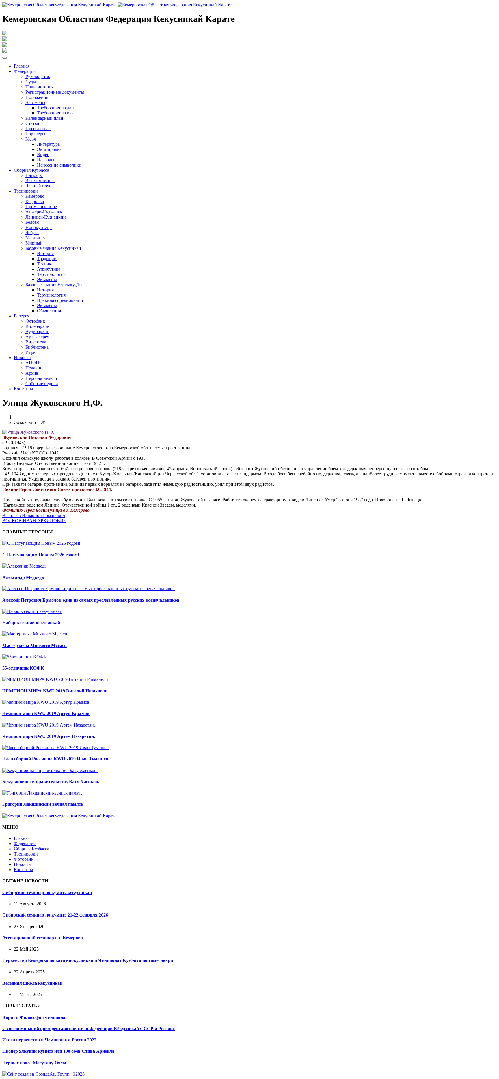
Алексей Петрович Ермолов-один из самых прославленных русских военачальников (91, 600)
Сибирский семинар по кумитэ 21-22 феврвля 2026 (55, 914)
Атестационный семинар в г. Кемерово (42, 937)
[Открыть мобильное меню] (4, 58)
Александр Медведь (23, 577)
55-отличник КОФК (23, 668)
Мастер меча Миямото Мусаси (34, 645)
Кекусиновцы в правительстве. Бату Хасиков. (50, 781)
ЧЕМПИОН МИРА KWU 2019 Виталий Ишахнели (54, 690)
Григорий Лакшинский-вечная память (42, 804)
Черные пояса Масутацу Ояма (34, 1062)
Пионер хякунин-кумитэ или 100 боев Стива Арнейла (58, 1051)
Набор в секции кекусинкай (31, 622)
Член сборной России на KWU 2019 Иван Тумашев (55, 758)
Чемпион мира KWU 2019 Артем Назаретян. (48, 736)
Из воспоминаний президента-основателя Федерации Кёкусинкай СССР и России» (88, 1028)
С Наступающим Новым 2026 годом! (40, 554)
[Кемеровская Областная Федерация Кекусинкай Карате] (59, 815)
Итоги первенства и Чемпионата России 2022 (49, 1039)
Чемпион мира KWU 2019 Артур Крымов (46, 713)
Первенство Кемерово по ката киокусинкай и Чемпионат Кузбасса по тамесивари (87, 960)
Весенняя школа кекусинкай (32, 983)
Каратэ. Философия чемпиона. (34, 1017)
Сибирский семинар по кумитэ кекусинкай (47, 892)
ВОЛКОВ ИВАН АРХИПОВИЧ (34, 520)
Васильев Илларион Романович (33, 515)
